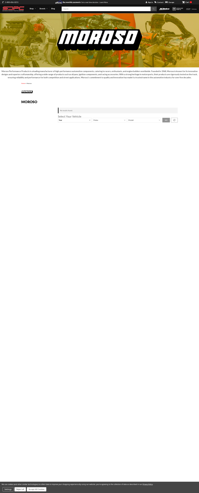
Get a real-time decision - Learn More (85, 2)
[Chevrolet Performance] (191, 9)
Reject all (20, 489)
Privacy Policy (148, 484)
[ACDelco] (164, 9)
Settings (8, 489)
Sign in (150, 2)
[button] (169, 2)
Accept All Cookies (36, 489)
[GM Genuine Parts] (178, 9)
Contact (160, 2)
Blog (53, 8)
